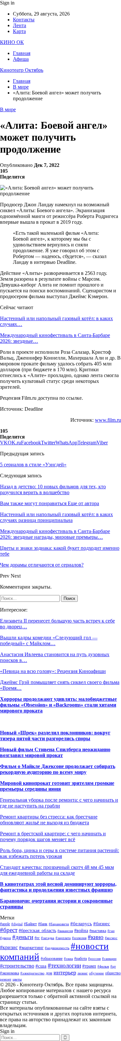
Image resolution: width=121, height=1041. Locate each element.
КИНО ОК (12, 42)
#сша (40, 966)
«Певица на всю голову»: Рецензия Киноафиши (53, 671)
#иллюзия (79, 938)
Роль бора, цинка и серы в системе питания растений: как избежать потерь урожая (59, 853)
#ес (37, 938)
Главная (21, 53)
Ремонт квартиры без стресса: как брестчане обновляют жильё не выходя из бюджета (48, 819)
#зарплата (63, 938)
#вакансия (65, 931)
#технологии (64, 965)
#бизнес (101, 923)
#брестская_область (37, 930)
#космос (111, 938)
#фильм (103, 966)
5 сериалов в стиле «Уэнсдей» (33, 464)
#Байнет (30, 924)
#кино (96, 937)
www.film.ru (108, 420)
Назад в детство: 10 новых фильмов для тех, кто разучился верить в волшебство (53, 489)
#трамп (89, 966)
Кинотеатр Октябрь (21, 70)
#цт (113, 966)
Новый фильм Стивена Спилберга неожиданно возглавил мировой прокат (55, 752)
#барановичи (59, 924)
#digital (17, 924)
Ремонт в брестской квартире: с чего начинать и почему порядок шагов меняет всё (53, 836)
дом (49, 973)
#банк (42, 924)
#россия (94, 958)
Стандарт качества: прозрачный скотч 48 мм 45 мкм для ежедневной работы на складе (57, 870)
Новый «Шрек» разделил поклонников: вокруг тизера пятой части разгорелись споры (55, 735)
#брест (8, 930)
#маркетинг (31, 947)
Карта (19, 31)
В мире (8, 109)
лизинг (82, 973)
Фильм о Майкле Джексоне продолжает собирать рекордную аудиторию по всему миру (57, 769)
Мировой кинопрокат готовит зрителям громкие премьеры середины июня (57, 786)
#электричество (32, 973)
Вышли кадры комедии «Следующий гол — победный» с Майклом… (48, 640)
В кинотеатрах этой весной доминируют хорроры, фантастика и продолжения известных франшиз (58, 887)
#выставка (97, 930)
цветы (17, 979)
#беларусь (81, 923)
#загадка (47, 938)
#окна (68, 958)
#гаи (111, 931)
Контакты (24, 19)
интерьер (65, 972)
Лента (19, 25)
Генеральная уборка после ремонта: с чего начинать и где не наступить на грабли (59, 802)
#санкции (109, 958)
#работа (80, 958)
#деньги (22, 937)
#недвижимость (57, 948)
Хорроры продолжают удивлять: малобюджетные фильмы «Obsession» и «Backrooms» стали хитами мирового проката (58, 704)
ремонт (5, 979)
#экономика (9, 973)
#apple (5, 924)
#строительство (17, 966)
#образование (52, 958)
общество (113, 973)
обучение (96, 973)
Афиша (21, 59)
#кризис (9, 947)
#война (81, 930)
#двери (5, 938)
